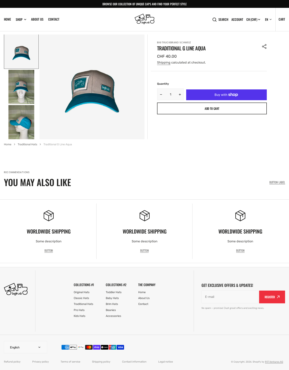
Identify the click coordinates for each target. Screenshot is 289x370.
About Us (37, 19)
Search (223, 19)
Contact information (134, 361)
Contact (53, 19)
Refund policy (12, 361)
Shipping (163, 62)
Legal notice (165, 361)
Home (7, 19)
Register (270, 297)
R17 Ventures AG (274, 361)
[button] (264, 46)
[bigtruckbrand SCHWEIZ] (144, 19)
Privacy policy (40, 361)
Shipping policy (101, 361)
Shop (19, 19)
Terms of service (70, 361)
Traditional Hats (27, 144)
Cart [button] (282, 19)
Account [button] (237, 19)
